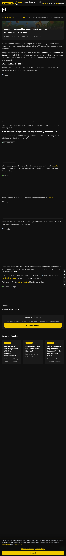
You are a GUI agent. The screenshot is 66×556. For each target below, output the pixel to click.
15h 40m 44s (9, 3)
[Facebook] (64, 278)
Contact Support (33, 325)
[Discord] (64, 274)
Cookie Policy (18, 544)
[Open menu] (62, 10)
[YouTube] (64, 271)
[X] (64, 281)
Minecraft (21, 17)
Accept (33, 553)
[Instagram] (64, 285)
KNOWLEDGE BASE (8, 17)
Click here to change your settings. (33, 549)
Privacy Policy (6, 544)
